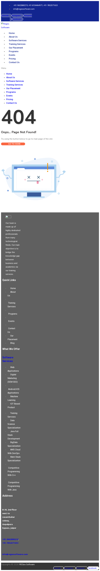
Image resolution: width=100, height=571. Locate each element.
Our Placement (16, 48)
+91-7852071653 (10, 543)
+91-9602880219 (10, 539)
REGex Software (27, 564)
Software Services (18, 40)
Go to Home (14, 144)
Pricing (12, 58)
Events (12, 55)
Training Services (17, 44)
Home (12, 33)
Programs (13, 51)
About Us (13, 37)
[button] (43, 68)
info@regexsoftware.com (15, 554)
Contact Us (14, 62)
